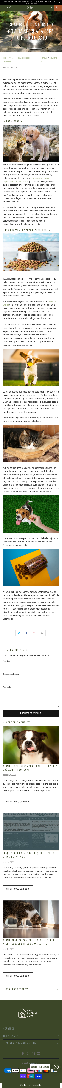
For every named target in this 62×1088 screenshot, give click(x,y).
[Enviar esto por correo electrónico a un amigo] (42, 633)
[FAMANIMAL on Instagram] (33, 1054)
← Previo (43, 58)
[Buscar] (51, 8)
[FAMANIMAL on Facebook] (23, 1054)
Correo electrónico (11, 674)
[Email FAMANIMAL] (38, 1054)
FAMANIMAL (34, 1063)
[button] (30, 1085)
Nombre (7, 661)
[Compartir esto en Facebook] (26, 633)
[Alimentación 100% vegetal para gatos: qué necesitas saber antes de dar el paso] (31, 919)
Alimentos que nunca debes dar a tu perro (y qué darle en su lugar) (30, 767)
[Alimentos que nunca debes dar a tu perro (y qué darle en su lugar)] (31, 745)
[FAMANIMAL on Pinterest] (28, 1054)
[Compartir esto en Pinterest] (34, 633)
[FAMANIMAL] (30, 8)
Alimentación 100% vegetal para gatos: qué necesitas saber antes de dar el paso (28, 941)
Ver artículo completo (18, 801)
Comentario (8, 687)
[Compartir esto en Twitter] (18, 633)
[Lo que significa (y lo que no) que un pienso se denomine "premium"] (31, 832)
